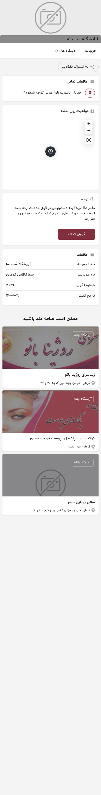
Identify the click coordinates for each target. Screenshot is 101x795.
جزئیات (90, 50)
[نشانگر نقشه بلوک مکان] (50, 151)
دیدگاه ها (66, 50)
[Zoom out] (88, 130)
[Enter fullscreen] (88, 140)
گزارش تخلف (76, 234)
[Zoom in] (88, 123)
